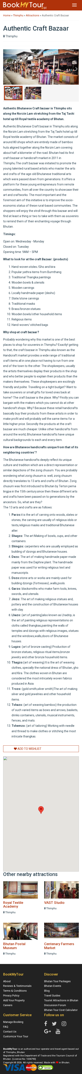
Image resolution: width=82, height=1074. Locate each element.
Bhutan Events (52, 985)
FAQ (5, 1026)
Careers (7, 1005)
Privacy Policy (11, 995)
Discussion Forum (55, 1005)
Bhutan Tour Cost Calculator (61, 1010)
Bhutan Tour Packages (57, 981)
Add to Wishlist (29, 748)
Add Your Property (14, 1000)
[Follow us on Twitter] (54, 1024)
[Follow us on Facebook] (45, 1024)
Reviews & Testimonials (17, 985)
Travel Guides (52, 995)
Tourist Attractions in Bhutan (61, 1000)
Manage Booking (13, 1021)
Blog (47, 990)
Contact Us (9, 1031)
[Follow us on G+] (47, 1031)
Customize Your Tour (15, 1036)
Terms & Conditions (15, 990)
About (7, 981)
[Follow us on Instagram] (64, 1024)
